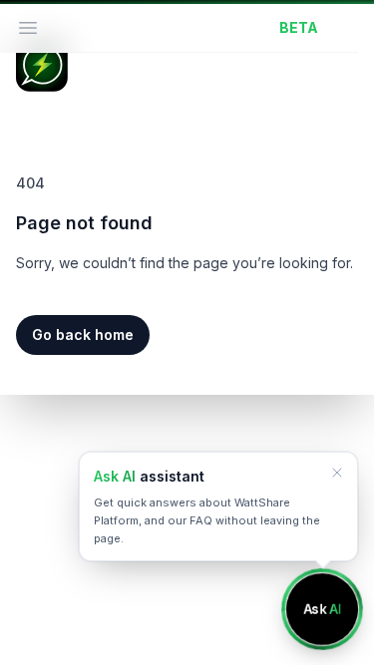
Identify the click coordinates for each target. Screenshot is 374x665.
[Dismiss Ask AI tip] (337, 473)
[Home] (42, 66)
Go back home (83, 334)
